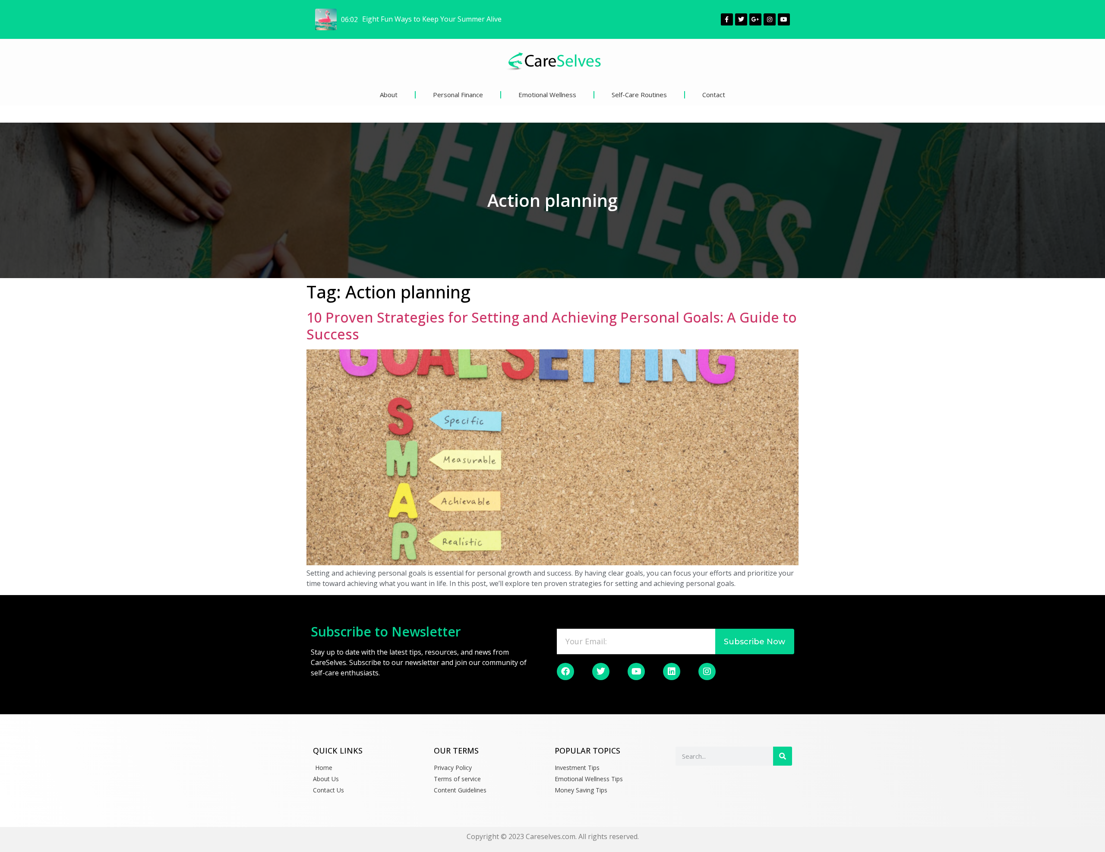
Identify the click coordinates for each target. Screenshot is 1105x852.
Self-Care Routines (639, 94)
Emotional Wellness (547, 94)
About (389, 94)
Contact (713, 94)
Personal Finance (458, 94)
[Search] (782, 756)
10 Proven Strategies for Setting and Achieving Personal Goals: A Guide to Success (551, 325)
